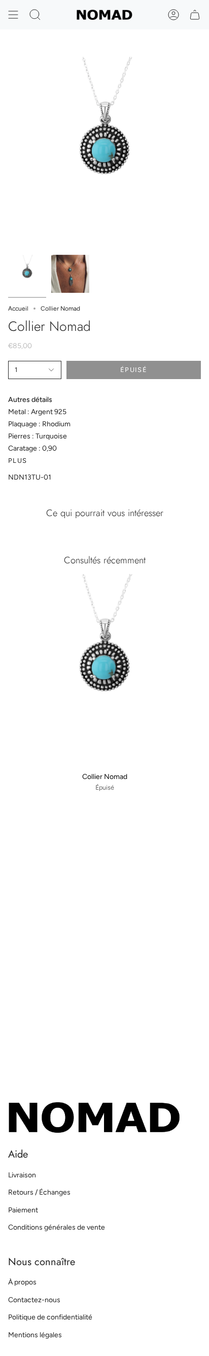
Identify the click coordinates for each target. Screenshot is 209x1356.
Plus (17, 460)
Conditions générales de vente (56, 1227)
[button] (35, 14)
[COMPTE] (173, 14)
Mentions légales (35, 1335)
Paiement (23, 1210)
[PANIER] (195, 14)
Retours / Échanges (39, 1192)
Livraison (22, 1175)
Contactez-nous (34, 1300)
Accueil (18, 308)
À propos (22, 1282)
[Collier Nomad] (104, 670)
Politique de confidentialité (50, 1317)
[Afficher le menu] (13, 14)
